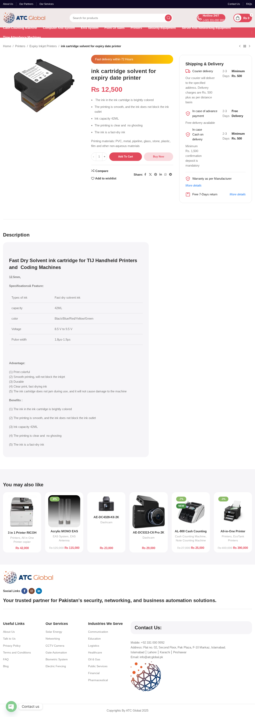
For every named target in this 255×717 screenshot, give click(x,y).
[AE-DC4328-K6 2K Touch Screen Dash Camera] (106, 504)
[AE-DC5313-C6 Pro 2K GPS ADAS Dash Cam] (148, 511)
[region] (127, 705)
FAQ (6, 659)
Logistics (93, 645)
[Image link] (28, 577)
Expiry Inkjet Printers (43, 46)
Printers (20, 46)
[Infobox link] (211, 18)
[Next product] (249, 46)
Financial (94, 673)
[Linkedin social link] (160, 174)
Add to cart (125, 156)
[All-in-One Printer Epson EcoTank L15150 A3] (233, 511)
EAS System (61, 536)
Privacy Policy (12, 645)
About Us (9, 631)
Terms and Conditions (17, 652)
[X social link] (150, 174)
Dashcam (106, 522)
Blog (6, 666)
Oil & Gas (94, 659)
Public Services (97, 666)
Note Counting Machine (191, 540)
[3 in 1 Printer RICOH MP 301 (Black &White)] (22, 512)
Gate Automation (56, 652)
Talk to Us (9, 638)
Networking (53, 638)
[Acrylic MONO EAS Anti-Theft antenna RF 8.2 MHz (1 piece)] (64, 511)
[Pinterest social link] (155, 174)
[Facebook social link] (145, 174)
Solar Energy (54, 631)
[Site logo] (24, 17)
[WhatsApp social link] (165, 174)
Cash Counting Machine (190, 536)
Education (94, 638)
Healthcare (95, 652)
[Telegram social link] (170, 174)
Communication (98, 631)
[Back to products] (244, 46)
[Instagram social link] (32, 591)
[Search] (168, 18)
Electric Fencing (56, 666)
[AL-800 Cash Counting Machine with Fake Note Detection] (191, 511)
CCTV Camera (55, 645)
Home (7, 46)
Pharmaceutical (98, 680)
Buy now (158, 156)
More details (193, 185)
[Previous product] (239, 46)
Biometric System (57, 659)
